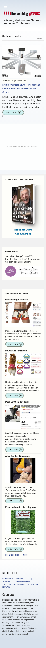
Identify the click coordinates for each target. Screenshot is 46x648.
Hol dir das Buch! (23, 229)
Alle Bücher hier (23, 233)
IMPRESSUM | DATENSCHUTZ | (17, 579)
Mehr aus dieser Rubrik (16, 554)
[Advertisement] (23, 147)
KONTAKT (7, 581)
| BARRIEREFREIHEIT (22, 581)
